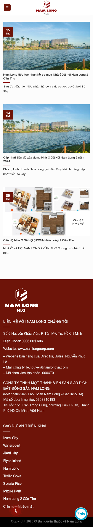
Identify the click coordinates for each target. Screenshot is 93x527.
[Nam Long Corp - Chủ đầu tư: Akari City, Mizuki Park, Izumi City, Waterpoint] (46, 7)
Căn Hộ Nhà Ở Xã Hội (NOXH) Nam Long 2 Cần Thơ (38, 240)
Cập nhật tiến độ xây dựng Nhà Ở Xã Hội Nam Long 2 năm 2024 (43, 159)
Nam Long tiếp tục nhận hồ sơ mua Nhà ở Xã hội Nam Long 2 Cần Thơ (45, 76)
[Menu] (7, 7)
